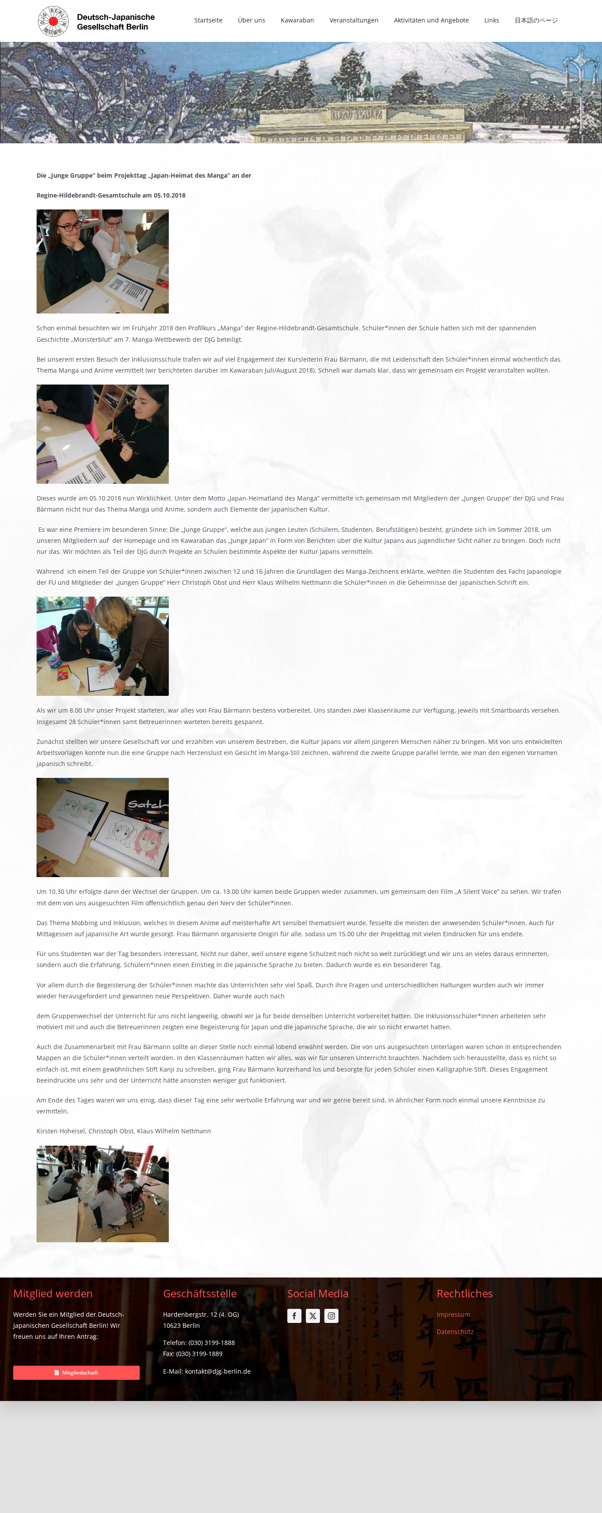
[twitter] (313, 1316)
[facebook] (294, 1316)
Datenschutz (455, 1331)
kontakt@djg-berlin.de (218, 1371)
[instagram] (331, 1316)
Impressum (453, 1314)
